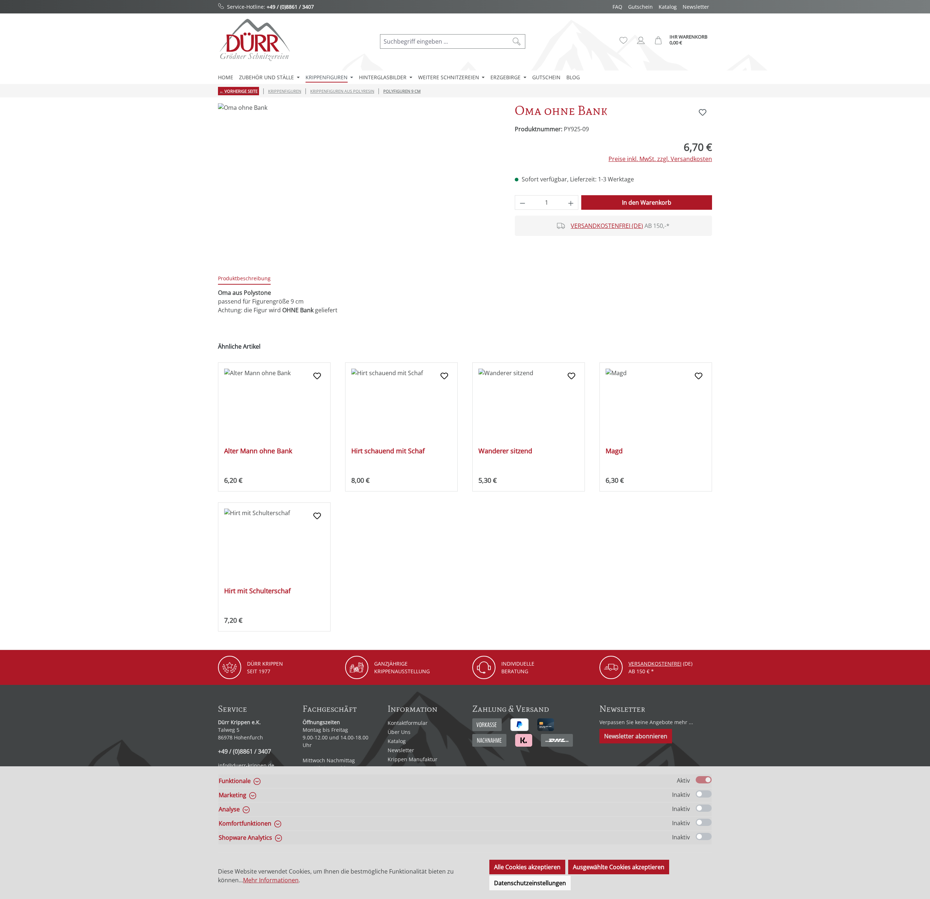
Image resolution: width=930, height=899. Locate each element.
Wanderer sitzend (505, 451)
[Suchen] (516, 41)
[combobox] (444, 41)
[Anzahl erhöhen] (571, 202)
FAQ (617, 6)
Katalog (668, 6)
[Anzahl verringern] (522, 202)
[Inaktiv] (704, 794)
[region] (359, 181)
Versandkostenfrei (655, 663)
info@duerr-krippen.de (246, 765)
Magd (614, 451)
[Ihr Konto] (641, 40)
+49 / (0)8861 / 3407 (290, 6)
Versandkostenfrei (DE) (607, 226)
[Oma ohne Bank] (359, 181)
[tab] (244, 279)
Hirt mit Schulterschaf (257, 591)
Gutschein (640, 6)
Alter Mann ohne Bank (258, 451)
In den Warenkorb (646, 202)
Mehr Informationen (271, 880)
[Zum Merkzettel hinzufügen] (703, 112)
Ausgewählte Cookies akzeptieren (618, 867)
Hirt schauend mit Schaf (388, 451)
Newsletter (696, 6)
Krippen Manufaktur (412, 759)
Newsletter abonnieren (635, 736)
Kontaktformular (408, 722)
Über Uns (399, 732)
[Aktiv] (704, 779)
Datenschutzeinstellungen (530, 883)
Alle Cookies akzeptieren (527, 867)
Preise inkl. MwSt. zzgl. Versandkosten (660, 159)
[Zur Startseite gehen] (254, 40)
